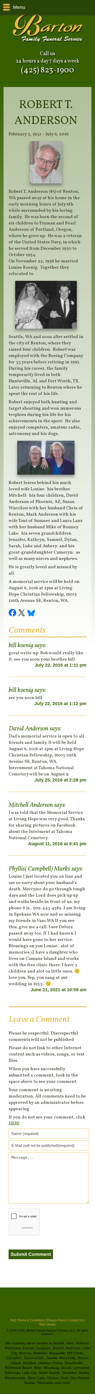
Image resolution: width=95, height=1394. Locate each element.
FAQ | (13, 1320)
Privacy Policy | (57, 1320)
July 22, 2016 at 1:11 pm (60, 665)
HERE (14, 1123)
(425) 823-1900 (47, 70)
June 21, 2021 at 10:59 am (58, 989)
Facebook (13, 613)
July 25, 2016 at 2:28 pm (60, 780)
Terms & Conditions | (32, 1320)
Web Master (47, 1324)
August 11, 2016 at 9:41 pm (57, 843)
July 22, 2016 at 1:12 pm (60, 703)
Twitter (22, 613)
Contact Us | (76, 1320)
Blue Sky (31, 613)
